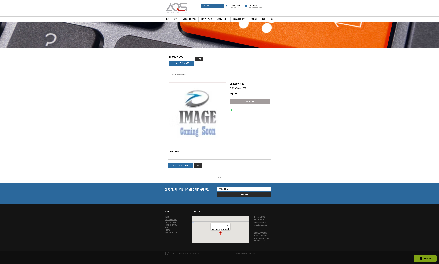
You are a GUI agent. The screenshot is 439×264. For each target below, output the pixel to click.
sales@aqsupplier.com (255, 7)
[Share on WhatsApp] (231, 110)
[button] (189, 19)
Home (171, 74)
